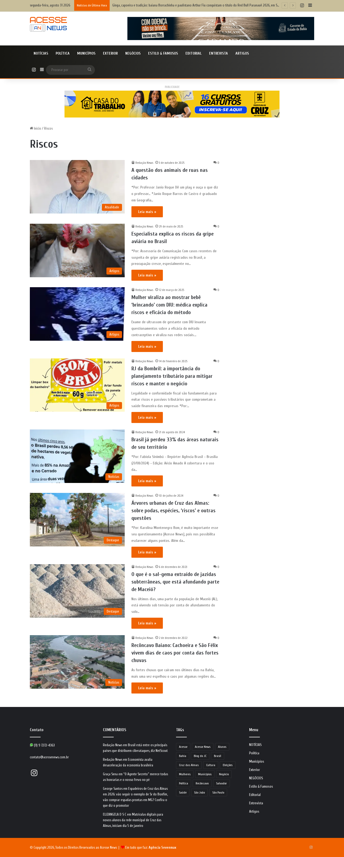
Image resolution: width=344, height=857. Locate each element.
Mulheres (185, 774)
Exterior (110, 53)
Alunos (222, 747)
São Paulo (218, 792)
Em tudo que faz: (150, 847)
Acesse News (202, 747)
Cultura (210, 765)
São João (199, 792)
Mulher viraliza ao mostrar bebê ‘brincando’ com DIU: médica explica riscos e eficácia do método (169, 304)
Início (37, 128)
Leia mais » (147, 211)
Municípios (86, 53)
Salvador (221, 783)
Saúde (183, 792)
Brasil (217, 756)
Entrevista (218, 53)
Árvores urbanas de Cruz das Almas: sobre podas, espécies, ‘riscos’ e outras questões (173, 510)
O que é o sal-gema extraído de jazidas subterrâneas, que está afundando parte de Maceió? (175, 581)
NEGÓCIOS (133, 53)
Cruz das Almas (189, 765)
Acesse (183, 747)
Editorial (193, 53)
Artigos (242, 53)
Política (63, 53)
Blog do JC (200, 756)
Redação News (144, 163)
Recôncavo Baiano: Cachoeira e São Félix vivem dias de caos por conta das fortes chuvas (174, 652)
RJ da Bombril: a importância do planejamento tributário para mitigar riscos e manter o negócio (172, 376)
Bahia (182, 756)
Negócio (224, 774)
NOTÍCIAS (41, 53)
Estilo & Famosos (163, 53)
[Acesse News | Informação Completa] (48, 24)
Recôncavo (202, 783)
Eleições (227, 765)
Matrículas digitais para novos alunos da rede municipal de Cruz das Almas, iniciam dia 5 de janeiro (133, 820)
